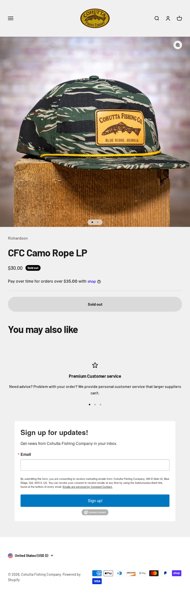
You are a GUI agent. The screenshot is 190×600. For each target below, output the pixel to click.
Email (26, 454)
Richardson (18, 238)
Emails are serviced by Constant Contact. (88, 487)
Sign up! (95, 500)
